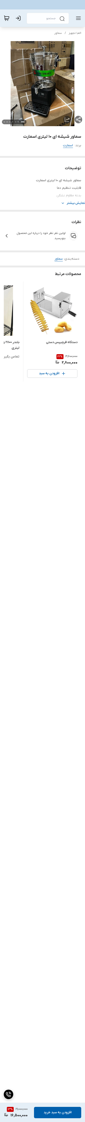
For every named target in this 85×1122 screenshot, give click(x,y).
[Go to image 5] (9, 121)
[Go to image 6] (7, 121)
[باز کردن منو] (77, 18)
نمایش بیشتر (76, 203)
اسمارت (68, 145)
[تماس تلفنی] (8, 1094)
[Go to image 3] (15, 121)
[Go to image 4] (12, 121)
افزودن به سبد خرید (58, 1112)
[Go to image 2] (18, 121)
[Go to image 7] (4, 121)
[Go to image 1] (23, 121)
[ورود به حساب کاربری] (19, 18)
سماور (58, 33)
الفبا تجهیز (75, 33)
